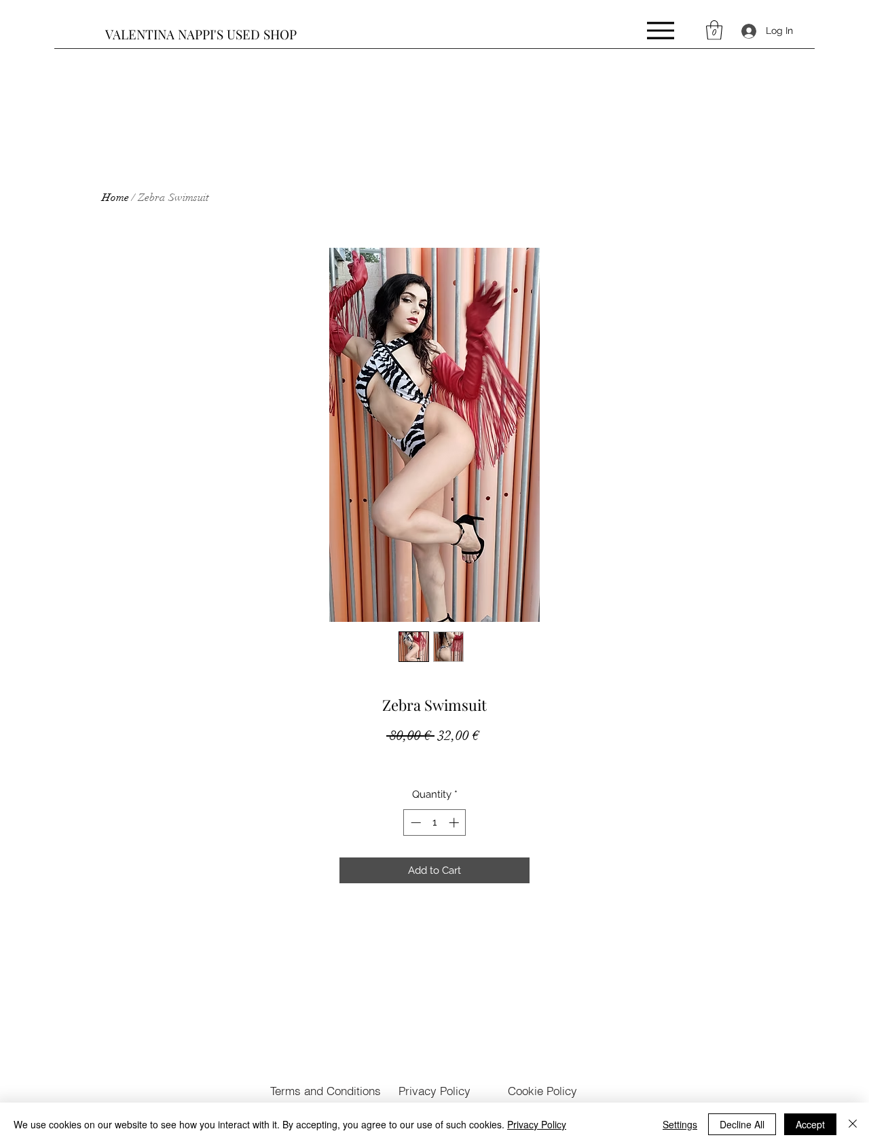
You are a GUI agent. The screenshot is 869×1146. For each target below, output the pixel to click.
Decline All (742, 1124)
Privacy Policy (536, 1124)
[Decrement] (414, 822)
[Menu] (661, 30)
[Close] (853, 1124)
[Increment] (455, 822)
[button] (714, 30)
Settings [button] (680, 1124)
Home (115, 197)
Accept (810, 1124)
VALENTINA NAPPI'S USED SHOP (201, 34)
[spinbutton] (435, 822)
